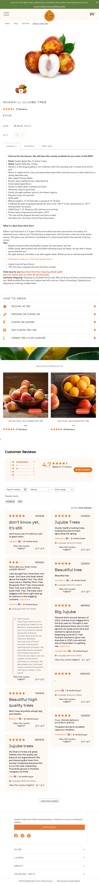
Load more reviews (49, 801)
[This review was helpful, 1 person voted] (83, 660)
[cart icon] (92, 14)
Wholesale (49, 827)
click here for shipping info (49, 6)
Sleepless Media (74, 881)
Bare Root (23, 126)
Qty (5, 135)
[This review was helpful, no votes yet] (36, 548)
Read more (25, 599)
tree (20, 501)
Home (7, 23)
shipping (10, 501)
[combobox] (40, 489)
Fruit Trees (26, 23)
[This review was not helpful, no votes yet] (41, 548)
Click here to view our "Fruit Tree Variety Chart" (30, 259)
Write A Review (83, 470)
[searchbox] (14, 489)
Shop (16, 23)
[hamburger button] (6, 14)
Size (6, 126)
